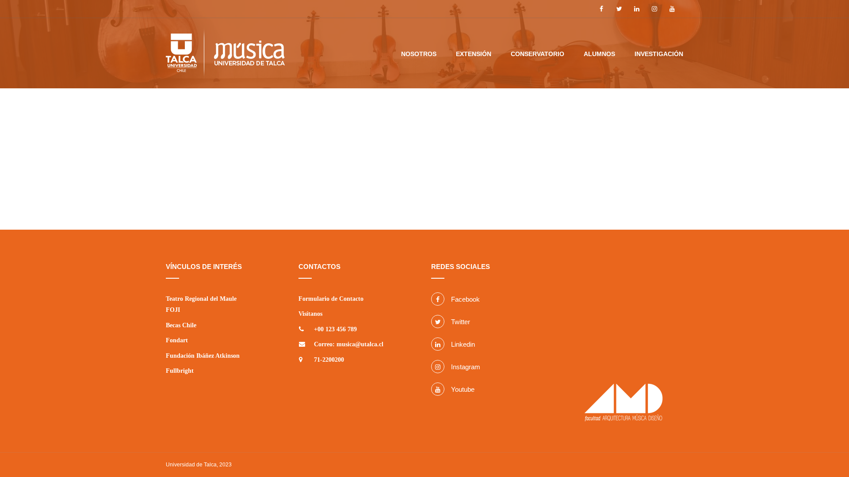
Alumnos (599, 53)
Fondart (177, 340)
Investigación (659, 53)
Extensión (473, 53)
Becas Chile (181, 325)
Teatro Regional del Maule (201, 298)
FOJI (173, 310)
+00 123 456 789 (335, 329)
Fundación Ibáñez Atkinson (203, 355)
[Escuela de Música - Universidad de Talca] (225, 57)
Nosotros (418, 53)
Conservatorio (537, 53)
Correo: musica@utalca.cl (348, 344)
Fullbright (180, 370)
